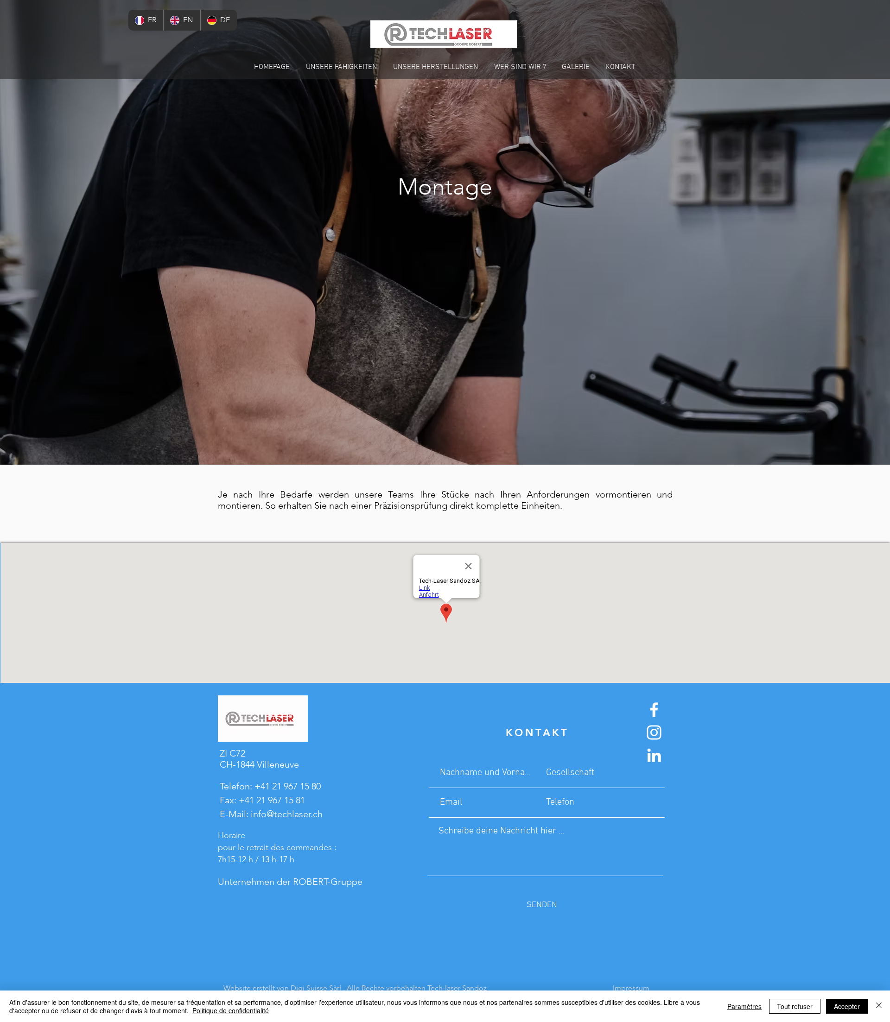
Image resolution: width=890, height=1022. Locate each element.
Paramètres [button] (744, 1006)
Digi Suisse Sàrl (316, 988)
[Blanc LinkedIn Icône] (654, 755)
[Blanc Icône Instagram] (654, 732)
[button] (341, 67)
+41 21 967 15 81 (272, 800)
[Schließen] (878, 1006)
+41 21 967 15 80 (287, 786)
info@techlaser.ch (287, 814)
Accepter (847, 1006)
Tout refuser (795, 1006)
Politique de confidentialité (230, 1010)
